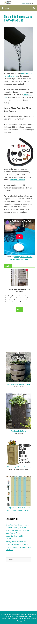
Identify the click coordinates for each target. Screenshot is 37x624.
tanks (14, 76)
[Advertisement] (18, 331)
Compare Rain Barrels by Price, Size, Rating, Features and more (18, 509)
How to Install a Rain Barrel (22, 616)
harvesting (8, 76)
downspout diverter (17, 180)
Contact (3, 618)
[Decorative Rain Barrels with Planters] (18, 2)
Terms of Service (12, 618)
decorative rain (27, 73)
